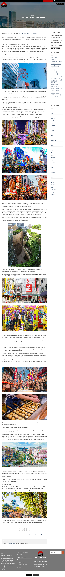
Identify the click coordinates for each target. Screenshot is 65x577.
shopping (57, 90)
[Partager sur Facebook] (20, 529)
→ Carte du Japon (31, 33)
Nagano (52, 160)
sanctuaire (53, 90)
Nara (52, 165)
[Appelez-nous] (4, 568)
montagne (55, 78)
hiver (59, 74)
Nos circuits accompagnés (22, 552)
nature (57, 80)
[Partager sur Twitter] (22, 529)
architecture (53, 59)
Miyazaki (53, 157)
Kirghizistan (25, 0)
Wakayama (53, 189)
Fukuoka (53, 118)
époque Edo (53, 100)
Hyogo (52, 130)
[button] (37, 1)
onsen (52, 82)
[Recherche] (54, 1)
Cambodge (14, 0)
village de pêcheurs (58, 96)
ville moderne (60, 98)
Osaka (32, 15)
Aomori (52, 110)
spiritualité (53, 92)
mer (52, 78)
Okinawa (53, 172)
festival (52, 69)
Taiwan (9, 0)
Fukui (52, 115)
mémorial (53, 80)
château (56, 65)
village (52, 96)
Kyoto (52, 150)
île (56, 100)
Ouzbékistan (20, 0)
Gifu (52, 123)
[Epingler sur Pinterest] (27, 529)
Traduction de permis (21, 559)
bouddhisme (53, 63)
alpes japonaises (54, 57)
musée (60, 78)
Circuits (21, 3)
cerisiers (52, 65)
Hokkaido (53, 128)
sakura (61, 88)
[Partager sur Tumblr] (29, 529)
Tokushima (53, 184)
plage (55, 82)
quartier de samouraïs (55, 86)
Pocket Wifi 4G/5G (21, 557)
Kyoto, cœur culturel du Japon (10, 534)
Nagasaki (53, 162)
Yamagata (53, 192)
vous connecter (12, 543)
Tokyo (4, 40)
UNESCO (52, 94)
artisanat (60, 61)
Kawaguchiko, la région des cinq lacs (37, 534)
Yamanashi (53, 194)
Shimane (52, 179)
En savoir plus (7, 566)
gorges (58, 71)
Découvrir (13, 3)
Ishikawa (53, 133)
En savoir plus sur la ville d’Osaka (9, 525)
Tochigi (52, 182)
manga (61, 76)
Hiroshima (53, 125)
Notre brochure (20, 562)
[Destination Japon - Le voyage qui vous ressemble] (4, 5)
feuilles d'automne (58, 69)
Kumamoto (53, 147)
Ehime (52, 113)
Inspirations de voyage (22, 564)
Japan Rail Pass (20, 554)
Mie (51, 152)
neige (60, 80)
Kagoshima (53, 140)
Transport (36, 3)
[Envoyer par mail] (24, 529)
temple (57, 92)
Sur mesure (28, 3)
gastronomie (53, 71)
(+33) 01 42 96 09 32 (42, 561)
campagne (58, 63)
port (59, 84)
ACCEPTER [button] (29, 574)
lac (57, 76)
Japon (2, 0)
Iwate (52, 135)
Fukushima (53, 120)
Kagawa (52, 137)
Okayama (53, 169)
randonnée (53, 88)
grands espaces (54, 74)
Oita (52, 167)
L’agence (52, 3)
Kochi (52, 145)
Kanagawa (53, 142)
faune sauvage (58, 67)
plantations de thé (54, 84)
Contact (19, 567)
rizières (57, 88)
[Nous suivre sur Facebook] (2, 568)
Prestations (45, 3)
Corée (6, 0)
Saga (52, 177)
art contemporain (54, 61)
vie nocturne (58, 94)
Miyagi (52, 155)
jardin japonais (53, 76)
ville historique (53, 98)
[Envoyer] (63, 552)
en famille (53, 67)
